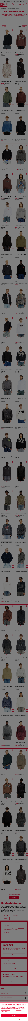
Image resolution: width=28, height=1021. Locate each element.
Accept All (14, 1015)
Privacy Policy (18, 1009)
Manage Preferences (5, 1009)
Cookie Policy (4, 1011)
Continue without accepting (14, 1019)
